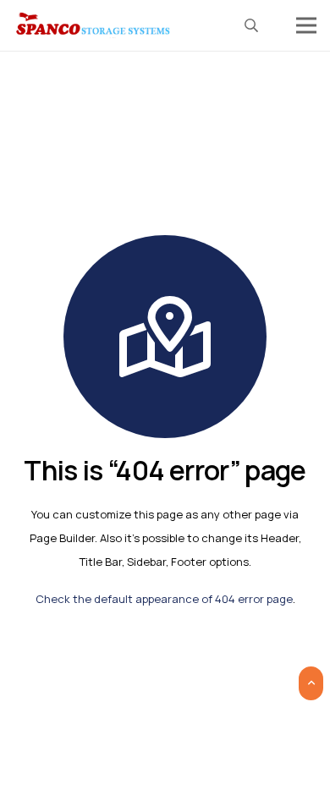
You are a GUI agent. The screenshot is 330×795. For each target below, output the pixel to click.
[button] (252, 25)
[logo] (94, 25)
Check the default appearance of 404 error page (164, 598)
